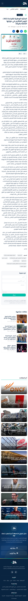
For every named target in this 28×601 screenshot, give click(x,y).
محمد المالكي (16, 261)
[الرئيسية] (26, 15)
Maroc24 (23, 26)
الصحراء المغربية (5, 589)
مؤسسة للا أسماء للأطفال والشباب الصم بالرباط (16, 263)
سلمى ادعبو (4, 258)
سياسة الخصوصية (10, 596)
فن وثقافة (20, 15)
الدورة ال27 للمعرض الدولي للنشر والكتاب (18, 258)
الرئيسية (24, 596)
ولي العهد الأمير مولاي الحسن (9, 587)
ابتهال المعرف (23, 266)
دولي (11, 580)
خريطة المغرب (12, 589)
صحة (5, 580)
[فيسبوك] (15, 572)
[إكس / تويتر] (12, 572)
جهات (7, 9)
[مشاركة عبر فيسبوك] (21, 31)
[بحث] (2, 3)
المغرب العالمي (14, 9)
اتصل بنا (3, 596)
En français (14, 598)
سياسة (14, 580)
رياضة (18, 580)
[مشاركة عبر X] (17, 31)
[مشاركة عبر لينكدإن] (13, 31)
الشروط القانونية (18, 596)
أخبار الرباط (20, 255)
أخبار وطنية (23, 9)
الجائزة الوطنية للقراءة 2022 (9, 255)
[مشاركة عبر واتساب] (25, 31)
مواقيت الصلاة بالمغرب (21, 589)
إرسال (14, 295)
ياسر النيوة (24, 261)
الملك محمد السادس (21, 587)
